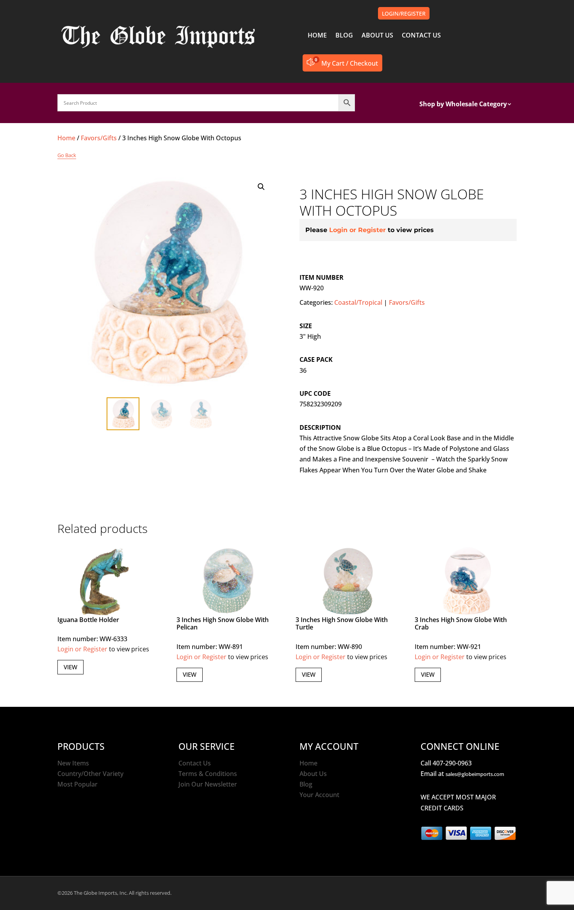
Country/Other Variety (90, 773)
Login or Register (357, 230)
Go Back (66, 155)
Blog (305, 784)
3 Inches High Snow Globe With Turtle (342, 623)
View (70, 667)
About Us (313, 773)
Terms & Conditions (207, 773)
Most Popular (77, 784)
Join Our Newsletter (207, 784)
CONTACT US (421, 35)
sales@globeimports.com (475, 774)
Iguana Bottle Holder (88, 619)
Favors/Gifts (99, 138)
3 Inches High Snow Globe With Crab (461, 623)
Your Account (319, 794)
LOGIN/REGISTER (404, 13)
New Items (73, 763)
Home (66, 138)
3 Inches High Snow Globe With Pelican (222, 623)
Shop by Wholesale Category (463, 104)
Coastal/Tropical (358, 302)
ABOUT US (377, 35)
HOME (317, 35)
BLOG (344, 35)
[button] (261, 187)
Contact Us (194, 763)
